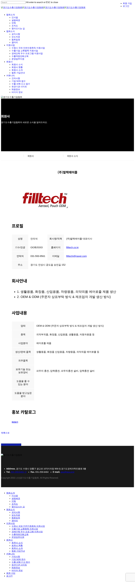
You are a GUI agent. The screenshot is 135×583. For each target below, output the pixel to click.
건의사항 (16, 556)
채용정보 (16, 568)
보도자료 (16, 515)
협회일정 (16, 518)
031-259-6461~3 (18, 472)
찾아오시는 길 (18, 507)
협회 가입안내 (18, 551)
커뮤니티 (10, 554)
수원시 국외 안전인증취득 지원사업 (28, 526)
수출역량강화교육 (20, 534)
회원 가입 (10, 573)
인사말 (15, 496)
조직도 (15, 504)
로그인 (9, 576)
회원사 (31, 156)
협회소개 (10, 493)
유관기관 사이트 (19, 565)
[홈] (19, 155)
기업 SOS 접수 (19, 559)
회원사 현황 (17, 545)
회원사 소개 (17, 548)
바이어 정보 (17, 570)
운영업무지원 (18, 537)
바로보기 (15, 422)
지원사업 (10, 523)
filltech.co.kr (72, 247)
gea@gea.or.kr (67, 472)
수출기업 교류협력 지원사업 (25, 529)
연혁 (14, 501)
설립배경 (16, 498)
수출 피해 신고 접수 (21, 562)
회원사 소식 (72, 156)
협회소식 (10, 509)
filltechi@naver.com (76, 256)
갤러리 (15, 520)
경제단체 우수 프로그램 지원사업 (27, 532)
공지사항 (16, 512)
